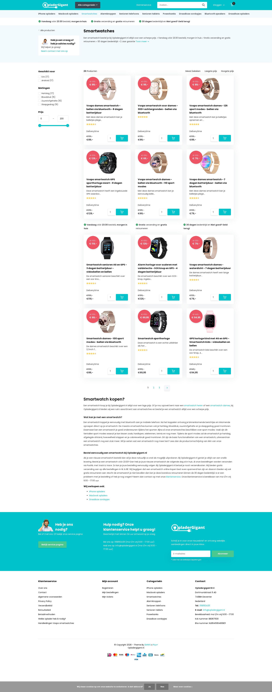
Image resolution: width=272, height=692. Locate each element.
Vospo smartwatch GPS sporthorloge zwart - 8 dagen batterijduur (104, 183)
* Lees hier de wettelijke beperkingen (186, 559)
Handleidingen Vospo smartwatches (56, 623)
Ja (149, 686)
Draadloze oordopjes (190, 13)
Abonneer (223, 553)
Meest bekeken (192, 71)
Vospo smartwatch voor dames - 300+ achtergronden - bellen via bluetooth (158, 109)
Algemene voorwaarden (50, 596)
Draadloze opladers (239, 13)
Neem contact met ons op (54, 51)
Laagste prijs (211, 71)
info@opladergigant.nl (214, 610)
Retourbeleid (44, 610)
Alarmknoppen (108, 13)
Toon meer (141, 41)
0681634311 (204, 605)
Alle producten (47, 30)
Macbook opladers (68, 13)
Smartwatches (89, 13)
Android (47, 80)
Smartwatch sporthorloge (154, 338)
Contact (42, 592)
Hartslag (48, 93)
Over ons (42, 588)
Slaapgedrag (50, 104)
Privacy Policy (45, 601)
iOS (45, 76)
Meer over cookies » (182, 686)
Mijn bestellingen (110, 592)
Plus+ (155, 644)
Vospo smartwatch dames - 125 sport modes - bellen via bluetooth (208, 109)
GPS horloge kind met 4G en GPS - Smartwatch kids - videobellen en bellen (209, 342)
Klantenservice (144, 5)
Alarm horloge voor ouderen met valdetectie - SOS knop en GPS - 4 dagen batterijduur (158, 268)
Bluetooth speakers (215, 13)
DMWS (147, 644)
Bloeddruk (48, 97)
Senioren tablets (151, 13)
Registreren (107, 588)
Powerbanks (169, 13)
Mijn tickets (107, 596)
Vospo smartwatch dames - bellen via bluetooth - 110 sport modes (156, 183)
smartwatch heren (193, 405)
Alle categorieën (86, 5)
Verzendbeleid (45, 605)
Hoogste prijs (227, 71)
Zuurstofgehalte (52, 100)
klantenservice (173, 476)
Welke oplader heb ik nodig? (52, 618)
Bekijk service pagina (52, 544)
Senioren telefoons (129, 13)
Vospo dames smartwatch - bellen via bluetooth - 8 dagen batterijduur (104, 109)
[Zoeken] (203, 5)
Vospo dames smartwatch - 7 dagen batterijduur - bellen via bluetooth (208, 183)
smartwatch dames (220, 405)
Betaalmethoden (46, 614)
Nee (162, 686)
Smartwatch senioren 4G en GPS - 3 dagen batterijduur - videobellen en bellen (106, 268)
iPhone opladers (46, 13)
